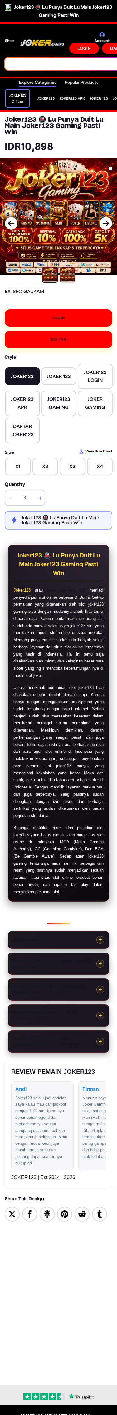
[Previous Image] (11, 223)
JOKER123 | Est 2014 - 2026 (43, 1177)
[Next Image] (106, 223)
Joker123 (22, 590)
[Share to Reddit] (82, 1213)
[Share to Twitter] (12, 1213)
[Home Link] (42, 43)
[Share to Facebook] (29, 1213)
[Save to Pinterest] (64, 1213)
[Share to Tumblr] (99, 1213)
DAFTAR (58, 339)
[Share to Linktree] (47, 1213)
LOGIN (84, 48)
